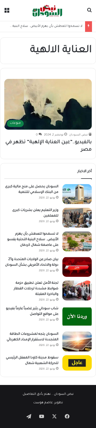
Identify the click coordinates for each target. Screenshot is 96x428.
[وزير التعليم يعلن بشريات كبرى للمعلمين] (77, 218)
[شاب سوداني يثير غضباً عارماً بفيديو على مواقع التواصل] (77, 317)
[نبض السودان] (48, 10)
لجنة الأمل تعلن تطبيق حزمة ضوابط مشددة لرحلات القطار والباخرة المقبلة (36, 288)
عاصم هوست (43, 403)
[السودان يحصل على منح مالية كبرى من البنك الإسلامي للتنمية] (77, 194)
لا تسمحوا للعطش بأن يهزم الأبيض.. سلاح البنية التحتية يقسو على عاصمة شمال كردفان (32, 239)
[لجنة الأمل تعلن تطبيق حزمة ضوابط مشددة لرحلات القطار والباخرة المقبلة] (77, 290)
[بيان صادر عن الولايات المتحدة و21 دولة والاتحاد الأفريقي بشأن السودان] (77, 267)
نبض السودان (78, 135)
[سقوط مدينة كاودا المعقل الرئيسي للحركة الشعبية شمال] (77, 363)
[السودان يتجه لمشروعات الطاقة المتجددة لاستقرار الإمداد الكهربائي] (77, 341)
